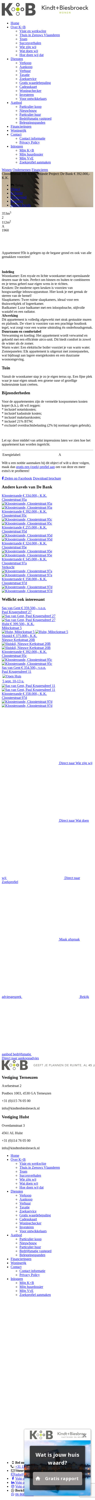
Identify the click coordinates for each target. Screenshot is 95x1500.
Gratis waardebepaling (35, 83)
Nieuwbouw (28, 110)
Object (15, 189)
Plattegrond (19, 197)
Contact (16, 134)
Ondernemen (22, 170)
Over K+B (18, 27)
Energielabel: (11, 455)
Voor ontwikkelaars (33, 99)
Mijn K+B (26, 150)
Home (15, 23)
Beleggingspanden (32, 122)
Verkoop (25, 63)
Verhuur (25, 71)
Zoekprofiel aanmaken (35, 162)
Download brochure (47, 478)
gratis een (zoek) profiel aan (35, 467)
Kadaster (17, 201)
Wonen (7, 170)
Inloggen (17, 146)
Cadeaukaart (28, 87)
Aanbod (16, 102)
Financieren (40, 170)
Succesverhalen (30, 43)
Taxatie (24, 75)
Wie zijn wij (27, 47)
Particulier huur (30, 114)
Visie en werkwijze (32, 31)
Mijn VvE (26, 158)
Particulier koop (30, 106)
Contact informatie (32, 138)
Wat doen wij (28, 51)
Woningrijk (18, 130)
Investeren (26, 95)
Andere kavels (21, 205)
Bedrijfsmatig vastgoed (35, 118)
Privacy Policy (29, 142)
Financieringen (21, 126)
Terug (18, 185)
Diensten (17, 59)
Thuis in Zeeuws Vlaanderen (39, 35)
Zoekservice (27, 79)
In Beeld (17, 193)
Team (23, 39)
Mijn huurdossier (31, 154)
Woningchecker (30, 91)
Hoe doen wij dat (31, 55)
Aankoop (25, 67)
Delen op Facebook (18, 478)
